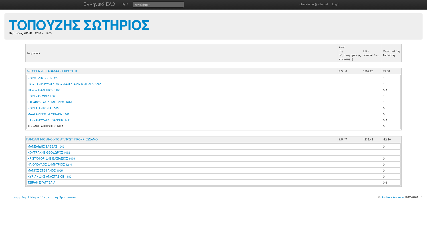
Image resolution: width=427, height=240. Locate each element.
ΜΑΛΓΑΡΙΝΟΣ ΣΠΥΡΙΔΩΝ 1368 (48, 114)
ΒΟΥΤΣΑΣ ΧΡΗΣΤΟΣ (42, 96)
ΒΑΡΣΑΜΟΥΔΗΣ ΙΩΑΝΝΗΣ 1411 (49, 120)
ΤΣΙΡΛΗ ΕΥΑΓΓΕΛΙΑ (42, 182)
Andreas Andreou (392, 197)
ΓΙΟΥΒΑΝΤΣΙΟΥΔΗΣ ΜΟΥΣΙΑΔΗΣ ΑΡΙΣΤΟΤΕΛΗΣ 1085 (64, 84)
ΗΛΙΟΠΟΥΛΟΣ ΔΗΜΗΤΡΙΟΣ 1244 (50, 164)
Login (335, 4)
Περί (125, 4)
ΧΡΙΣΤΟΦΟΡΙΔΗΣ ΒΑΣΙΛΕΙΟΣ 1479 (51, 158)
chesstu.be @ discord (314, 4)
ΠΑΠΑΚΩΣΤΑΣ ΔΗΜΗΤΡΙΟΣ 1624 (50, 102)
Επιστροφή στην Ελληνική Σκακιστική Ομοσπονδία (40, 197)
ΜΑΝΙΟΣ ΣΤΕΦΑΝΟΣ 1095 (45, 170)
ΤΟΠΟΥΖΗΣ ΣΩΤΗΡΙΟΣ (79, 24)
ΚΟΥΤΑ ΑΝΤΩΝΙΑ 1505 (43, 108)
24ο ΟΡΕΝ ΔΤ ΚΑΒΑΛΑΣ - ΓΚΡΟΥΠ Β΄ (52, 71)
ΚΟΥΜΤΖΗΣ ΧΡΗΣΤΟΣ (43, 78)
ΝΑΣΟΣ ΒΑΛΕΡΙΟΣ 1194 (44, 90)
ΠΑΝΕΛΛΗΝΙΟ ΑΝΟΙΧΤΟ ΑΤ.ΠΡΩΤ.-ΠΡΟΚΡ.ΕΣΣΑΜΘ (62, 139)
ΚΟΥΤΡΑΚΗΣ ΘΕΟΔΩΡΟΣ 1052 (49, 152)
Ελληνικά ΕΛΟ (99, 4)
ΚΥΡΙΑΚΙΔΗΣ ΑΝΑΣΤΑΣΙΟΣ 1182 (49, 176)
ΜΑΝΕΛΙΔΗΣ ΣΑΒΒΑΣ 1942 (46, 146)
